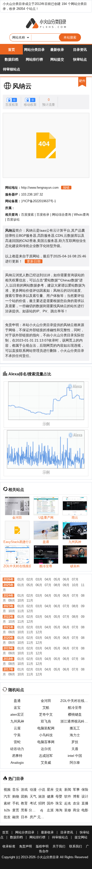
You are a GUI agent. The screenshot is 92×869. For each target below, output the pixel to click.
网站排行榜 (34, 59)
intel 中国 (75, 756)
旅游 (41, 796)
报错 (66, 187)
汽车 (7, 796)
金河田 (46, 701)
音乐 (15, 789)
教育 (24, 803)
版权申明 (42, 846)
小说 (41, 789)
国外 (50, 803)
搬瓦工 (75, 728)
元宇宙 (41, 817)
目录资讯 (80, 50)
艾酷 (45, 708)
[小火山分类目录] (46, 23)
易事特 (17, 756)
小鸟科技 (46, 735)
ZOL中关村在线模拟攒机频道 (74, 701)
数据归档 (11, 59)
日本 (24, 817)
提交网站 (81, 837)
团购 (24, 796)
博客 (76, 796)
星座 (50, 789)
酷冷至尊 (75, 708)
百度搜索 (27, 214)
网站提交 (57, 59)
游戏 (24, 789)
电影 (84, 810)
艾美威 (46, 762)
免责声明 (25, 846)
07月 (75, 579)
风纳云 (22, 86)
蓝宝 (17, 708)
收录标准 (8, 846)
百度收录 (43, 214)
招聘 (41, 803)
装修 (67, 810)
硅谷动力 (17, 749)
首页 (11, 50)
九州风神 (17, 721)
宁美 (17, 735)
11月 (29, 600)
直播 (84, 803)
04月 (48, 579)
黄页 (15, 810)
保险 (84, 789)
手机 (15, 803)
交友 (58, 789)
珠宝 (58, 803)
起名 (67, 803)
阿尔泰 (75, 762)
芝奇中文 (46, 714)
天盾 (74, 749)
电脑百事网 (45, 742)
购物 (15, 796)
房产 (33, 817)
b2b (7, 810)
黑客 (24, 810)
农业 (76, 803)
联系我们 (75, 846)
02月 (29, 579)
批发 (7, 817)
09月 (66, 585)
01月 (20, 579)
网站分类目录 (34, 50)
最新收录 (57, 50)
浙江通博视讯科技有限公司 (74, 721)
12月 (29, 611)
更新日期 (33, 261)
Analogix (17, 762)
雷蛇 (17, 742)
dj (41, 810)
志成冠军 (46, 756)
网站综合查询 (61, 214)
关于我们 (59, 846)
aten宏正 (17, 714)
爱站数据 (51, 280)
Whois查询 (81, 214)
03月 (39, 579)
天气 (33, 796)
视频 (7, 789)
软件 (67, 796)
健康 (50, 796)
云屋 (17, 728)
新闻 (67, 789)
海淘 (58, 810)
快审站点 (80, 59)
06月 (66, 579)
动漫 (33, 789)
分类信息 (33, 810)
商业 (76, 810)
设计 (84, 796)
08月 (57, 585)
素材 (7, 803)
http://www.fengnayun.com (40, 187)
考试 (33, 803)
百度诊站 (13, 219)
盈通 (17, 701)
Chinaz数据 (69, 280)
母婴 (58, 796)
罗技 (74, 742)
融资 (15, 817)
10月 (75, 585)
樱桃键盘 (75, 714)
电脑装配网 (45, 728)
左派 (50, 810)
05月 (57, 579)
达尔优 (46, 749)
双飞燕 (46, 721)
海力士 (75, 735)
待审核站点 (11, 69)
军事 (76, 789)
